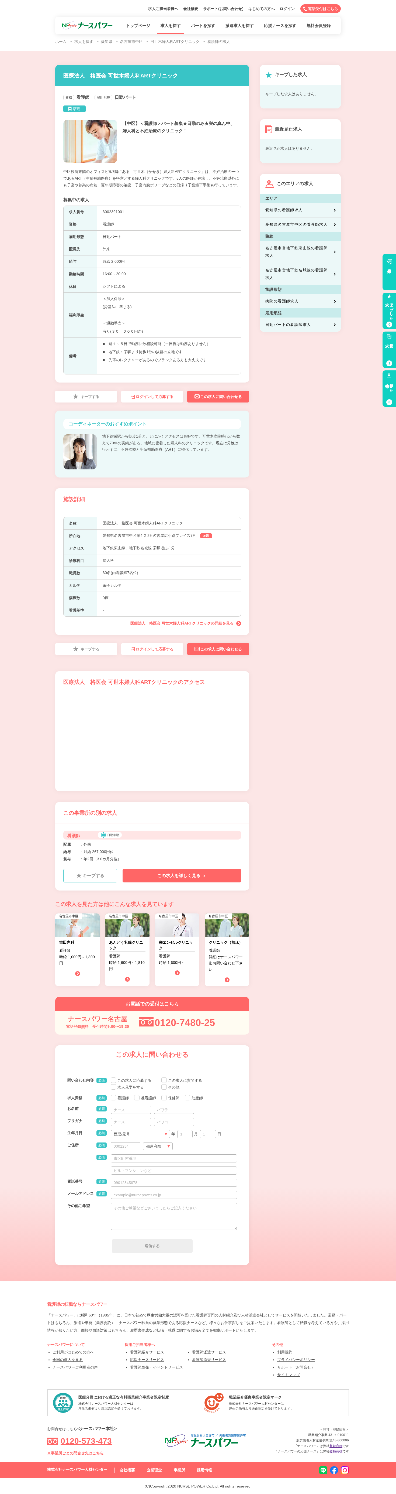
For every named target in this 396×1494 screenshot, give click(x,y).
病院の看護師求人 (281, 301)
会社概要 (190, 8)
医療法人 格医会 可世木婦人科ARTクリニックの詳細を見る (182, 623)
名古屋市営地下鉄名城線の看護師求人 (296, 274)
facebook (334, 1470)
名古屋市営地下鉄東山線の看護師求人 (296, 252)
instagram (345, 1470)
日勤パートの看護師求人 (288, 324)
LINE (323, 1470)
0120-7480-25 (185, 1022)
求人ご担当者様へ (163, 8)
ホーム (61, 41)
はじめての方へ (261, 8)
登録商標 (335, 1446)
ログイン (287, 8)
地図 (206, 535)
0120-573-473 (86, 1441)
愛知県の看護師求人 (284, 210)
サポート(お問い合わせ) (223, 8)
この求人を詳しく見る (179, 875)
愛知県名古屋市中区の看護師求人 (296, 224)
